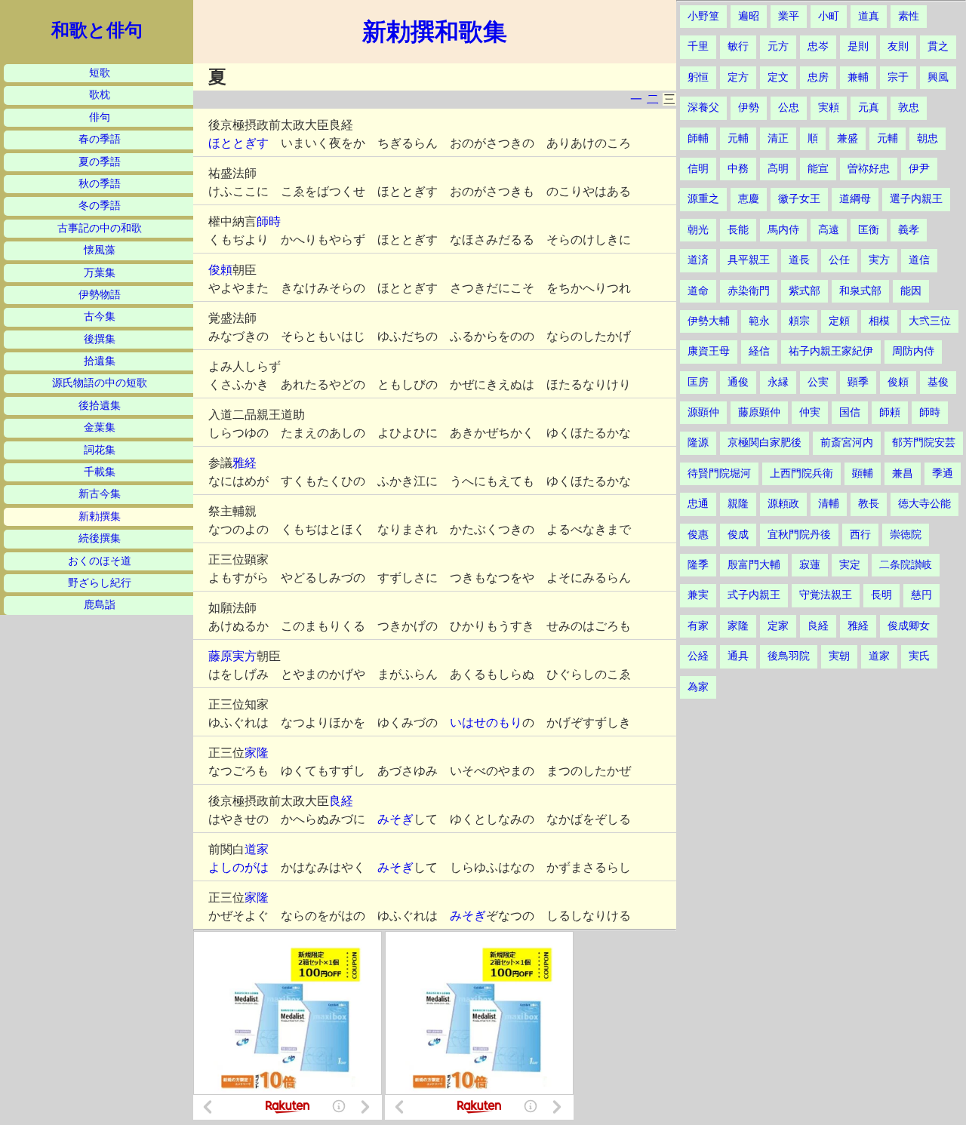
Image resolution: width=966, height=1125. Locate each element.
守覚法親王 (825, 595)
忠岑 (818, 46)
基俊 (938, 382)
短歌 (99, 72)
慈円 (921, 595)
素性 (908, 16)
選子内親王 (916, 198)
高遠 (828, 229)
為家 (698, 687)
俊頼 (220, 269)
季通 (942, 473)
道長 (799, 260)
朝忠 (927, 138)
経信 (759, 351)
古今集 (99, 316)
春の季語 (99, 139)
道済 (698, 260)
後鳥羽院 (789, 656)
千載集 (99, 472)
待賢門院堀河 (719, 473)
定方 (738, 77)
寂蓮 (809, 564)
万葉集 (99, 272)
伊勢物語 (99, 294)
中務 (738, 168)
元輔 (738, 138)
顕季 (858, 382)
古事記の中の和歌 (99, 228)
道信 (919, 260)
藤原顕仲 (759, 412)
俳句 (99, 117)
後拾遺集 (99, 405)
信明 (698, 168)
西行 (860, 534)
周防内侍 (913, 351)
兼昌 (902, 473)
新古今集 (99, 493)
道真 (868, 16)
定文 (778, 77)
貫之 (938, 46)
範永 (759, 321)
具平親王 (749, 260)
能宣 (818, 168)
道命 (698, 291)
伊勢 (748, 107)
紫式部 (804, 291)
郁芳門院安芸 (923, 442)
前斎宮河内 (846, 442)
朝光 (698, 229)
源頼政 (783, 503)
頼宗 (799, 321)
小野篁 (703, 16)
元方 (778, 46)
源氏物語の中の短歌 (99, 383)
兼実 (698, 595)
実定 (849, 564)
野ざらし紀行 (99, 583)
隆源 (698, 442)
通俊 (738, 382)
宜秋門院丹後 (799, 534)
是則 (858, 46)
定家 (778, 626)
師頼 (889, 412)
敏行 (738, 46)
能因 (910, 291)
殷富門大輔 (754, 564)
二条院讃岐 (905, 564)
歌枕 (99, 94)
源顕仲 (703, 412)
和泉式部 (860, 291)
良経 (341, 801)
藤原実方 (232, 656)
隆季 (698, 564)
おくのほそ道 (99, 561)
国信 (849, 412)
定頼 (839, 321)
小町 (828, 16)
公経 (698, 656)
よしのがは (238, 867)
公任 (839, 260)
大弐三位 (930, 321)
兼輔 (858, 77)
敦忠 (908, 107)
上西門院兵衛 (801, 473)
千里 (698, 46)
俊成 (738, 534)
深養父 (703, 107)
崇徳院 (905, 534)
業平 (788, 16)
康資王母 (709, 351)
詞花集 (99, 450)
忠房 (818, 77)
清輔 (828, 503)
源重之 (703, 198)
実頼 (828, 107)
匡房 (698, 382)
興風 (938, 77)
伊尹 (919, 168)
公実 (818, 382)
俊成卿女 (909, 626)
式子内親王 (754, 595)
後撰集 (99, 339)
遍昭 (748, 16)
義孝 (908, 229)
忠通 (698, 503)
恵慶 (748, 198)
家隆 (257, 752)
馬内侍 (783, 229)
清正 (778, 138)
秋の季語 (99, 183)
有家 (698, 626)
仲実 (809, 412)
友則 (898, 46)
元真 (868, 107)
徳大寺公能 (924, 503)
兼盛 (847, 138)
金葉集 (99, 427)
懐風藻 (99, 250)
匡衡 (868, 229)
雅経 (244, 462)
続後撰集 (99, 538)
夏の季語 (99, 162)
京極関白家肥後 (764, 442)
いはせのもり (486, 722)
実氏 (919, 656)
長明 (881, 595)
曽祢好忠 (869, 168)
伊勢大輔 (709, 321)
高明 (778, 168)
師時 (269, 221)
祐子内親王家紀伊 (831, 351)
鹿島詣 (99, 604)
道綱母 (855, 198)
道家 (257, 849)
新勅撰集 (99, 516)
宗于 (898, 77)
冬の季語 (99, 205)
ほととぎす (238, 143)
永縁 (778, 382)
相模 (879, 321)
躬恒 (698, 77)
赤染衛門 (749, 291)
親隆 (738, 503)
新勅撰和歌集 (434, 31)
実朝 (839, 656)
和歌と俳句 (97, 30)
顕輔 (862, 473)
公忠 (788, 107)
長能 (738, 229)
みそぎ (395, 819)
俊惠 (698, 534)
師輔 (698, 138)
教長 (868, 503)
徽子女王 (799, 198)
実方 (879, 260)
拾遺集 (99, 361)
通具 (738, 656)
